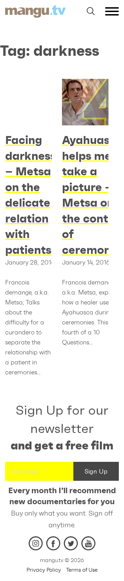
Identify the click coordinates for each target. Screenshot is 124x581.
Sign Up (96, 471)
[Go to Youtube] (88, 543)
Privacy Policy (44, 570)
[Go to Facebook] (53, 543)
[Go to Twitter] (71, 543)
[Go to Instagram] (36, 543)
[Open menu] (112, 11)
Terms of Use (81, 570)
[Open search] (91, 11)
